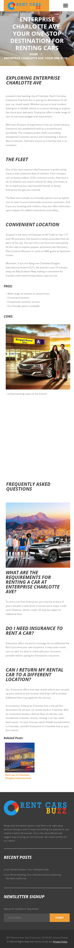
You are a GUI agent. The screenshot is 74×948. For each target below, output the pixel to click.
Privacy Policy (60, 941)
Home (33, 54)
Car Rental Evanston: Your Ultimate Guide (27, 869)
